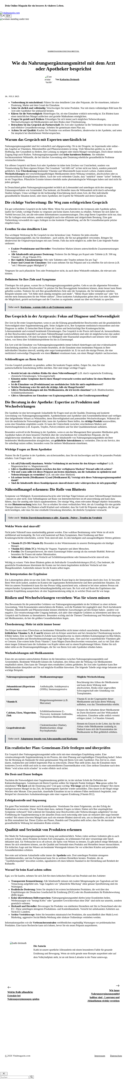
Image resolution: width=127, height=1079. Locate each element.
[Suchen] (31, 1077)
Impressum (99, 1055)
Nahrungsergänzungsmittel (63, 51)
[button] (2, 16)
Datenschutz (116, 1055)
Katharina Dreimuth (69, 79)
